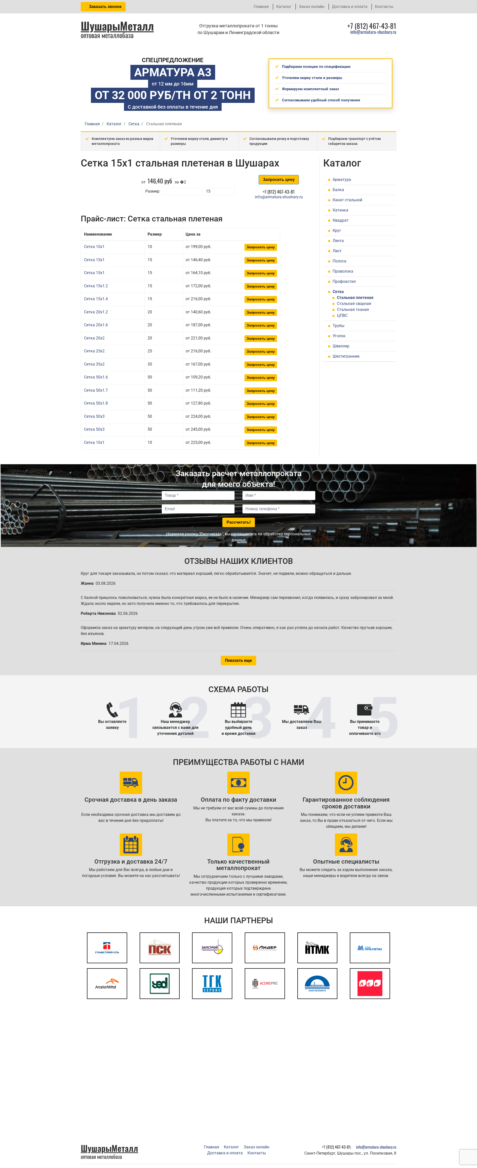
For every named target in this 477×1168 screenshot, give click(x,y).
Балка (338, 189)
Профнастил (344, 281)
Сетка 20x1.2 (96, 312)
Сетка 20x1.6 (96, 325)
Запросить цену (279, 179)
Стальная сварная (354, 303)
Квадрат (341, 220)
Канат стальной (347, 200)
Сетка (338, 291)
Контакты (384, 6)
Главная (261, 6)
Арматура (342, 179)
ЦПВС (342, 315)
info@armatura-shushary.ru (373, 32)
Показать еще (238, 660)
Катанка (340, 210)
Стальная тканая (353, 309)
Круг (337, 230)
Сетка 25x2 (94, 351)
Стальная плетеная (355, 297)
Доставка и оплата (349, 6)
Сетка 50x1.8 (96, 403)
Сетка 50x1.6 (96, 377)
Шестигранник (346, 356)
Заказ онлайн (311, 6)
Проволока (343, 271)
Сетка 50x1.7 (96, 390)
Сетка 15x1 (94, 259)
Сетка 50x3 (94, 416)
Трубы (338, 325)
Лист (337, 251)
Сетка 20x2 (94, 338)
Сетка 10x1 (94, 246)
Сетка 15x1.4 (96, 298)
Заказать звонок (104, 6)
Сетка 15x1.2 (96, 286)
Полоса (339, 261)
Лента (338, 240)
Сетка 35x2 (94, 364)
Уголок (339, 336)
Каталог (283, 6)
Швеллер (341, 346)
